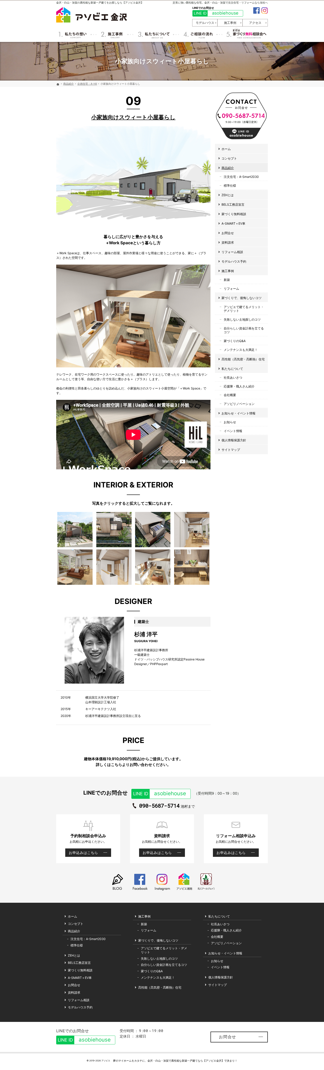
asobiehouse (216, 13)
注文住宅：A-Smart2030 (241, 177)
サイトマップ (231, 449)
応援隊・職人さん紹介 (239, 386)
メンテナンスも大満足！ (241, 350)
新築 (227, 280)
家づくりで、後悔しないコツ (242, 298)
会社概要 (230, 395)
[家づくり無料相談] (245, 34)
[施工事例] (112, 34)
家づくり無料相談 (234, 214)
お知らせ (230, 422)
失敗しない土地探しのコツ (242, 319)
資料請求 (228, 242)
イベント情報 (233, 431)
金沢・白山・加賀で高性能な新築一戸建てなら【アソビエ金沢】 (185, 1060)
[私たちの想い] (72, 34)
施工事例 (228, 271)
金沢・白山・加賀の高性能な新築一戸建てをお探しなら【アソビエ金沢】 (99, 2)
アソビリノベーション (239, 404)
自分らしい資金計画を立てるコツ (244, 330)
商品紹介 (228, 168)
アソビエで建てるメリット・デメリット (244, 309)
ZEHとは (228, 195)
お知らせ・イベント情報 (238, 413)
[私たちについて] (153, 34)
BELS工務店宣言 (233, 204)
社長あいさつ (233, 377)
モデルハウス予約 (234, 261)
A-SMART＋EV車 (233, 223)
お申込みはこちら (81, 853)
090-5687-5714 (159, 805)
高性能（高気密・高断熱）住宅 (243, 359)
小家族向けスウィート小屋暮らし (133, 117)
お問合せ (228, 233)
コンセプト (229, 158)
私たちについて (232, 368)
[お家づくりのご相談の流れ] (197, 34)
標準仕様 (230, 185)
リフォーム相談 (232, 252)
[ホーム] (58, 84)
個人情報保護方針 (234, 440)
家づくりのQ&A (235, 341)
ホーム (226, 149)
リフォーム (231, 288)
